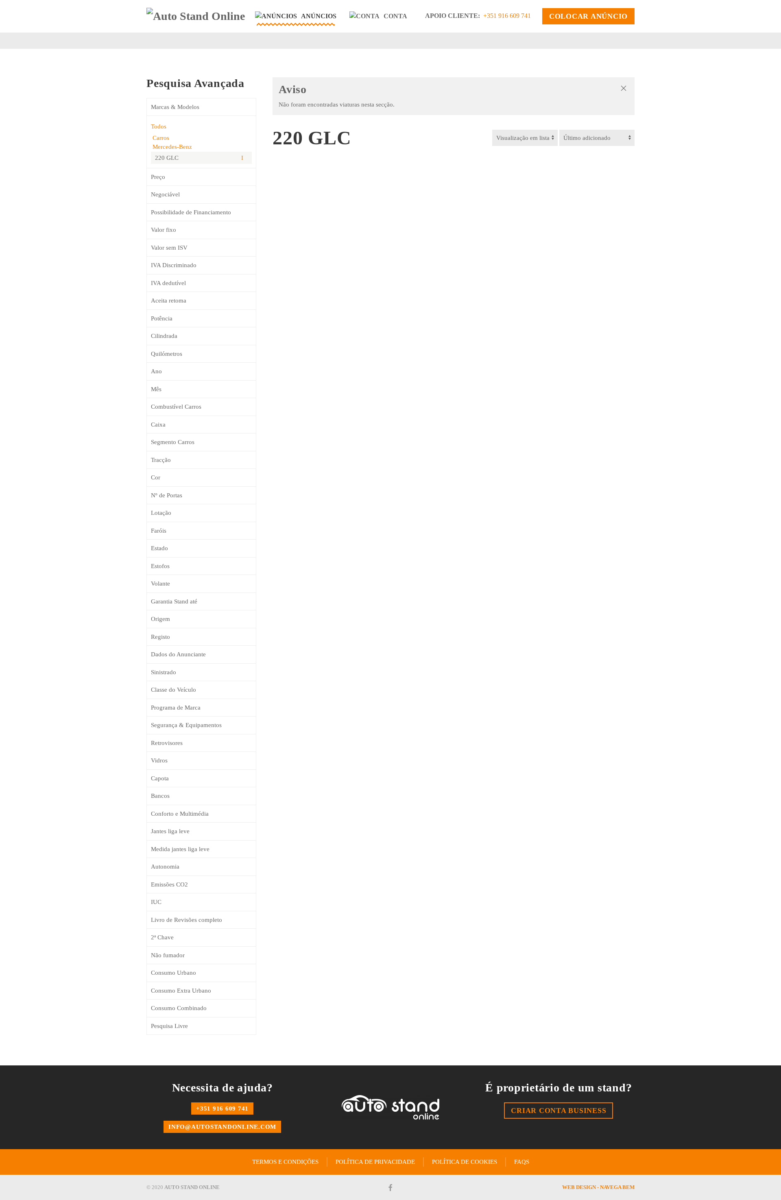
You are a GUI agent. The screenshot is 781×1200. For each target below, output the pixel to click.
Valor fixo (163, 229)
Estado (159, 548)
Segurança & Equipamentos (186, 725)
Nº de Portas (166, 495)
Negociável (165, 194)
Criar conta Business (558, 1110)
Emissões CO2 (169, 884)
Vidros (159, 760)
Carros (160, 138)
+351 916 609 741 (507, 15)
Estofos (160, 566)
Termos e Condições (285, 1162)
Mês (156, 389)
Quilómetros (166, 354)
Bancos (160, 796)
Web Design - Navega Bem (598, 1187)
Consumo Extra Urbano (181, 990)
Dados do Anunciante (178, 654)
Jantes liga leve (170, 831)
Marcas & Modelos (175, 107)
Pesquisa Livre (169, 1026)
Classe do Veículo (173, 689)
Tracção (161, 460)
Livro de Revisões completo (186, 920)
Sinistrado (163, 672)
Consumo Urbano (173, 972)
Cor (155, 477)
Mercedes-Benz (171, 147)
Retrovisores (167, 743)
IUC (156, 902)
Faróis (158, 530)
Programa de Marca (176, 707)
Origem (160, 619)
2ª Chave (162, 937)
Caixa (158, 424)
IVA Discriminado (173, 265)
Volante (160, 583)
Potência (161, 318)
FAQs (521, 1162)
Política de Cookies (464, 1162)
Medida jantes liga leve (180, 849)
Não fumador (168, 955)
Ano (156, 371)
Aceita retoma (168, 300)
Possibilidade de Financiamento (191, 212)
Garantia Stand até (174, 601)
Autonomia (165, 866)
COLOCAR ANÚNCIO (588, 16)
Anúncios (318, 16)
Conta (395, 16)
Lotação (161, 513)
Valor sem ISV (169, 247)
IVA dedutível (168, 283)
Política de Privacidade (375, 1162)
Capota (160, 778)
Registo (160, 637)
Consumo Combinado (179, 1008)
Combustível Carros (176, 406)
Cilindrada (164, 336)
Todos (158, 126)
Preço (158, 177)
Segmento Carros (172, 442)
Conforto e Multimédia (180, 813)
